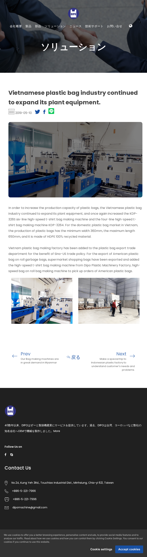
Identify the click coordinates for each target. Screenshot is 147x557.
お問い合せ (114, 26)
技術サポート (94, 26)
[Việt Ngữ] (133, 45)
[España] (133, 37)
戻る (75, 357)
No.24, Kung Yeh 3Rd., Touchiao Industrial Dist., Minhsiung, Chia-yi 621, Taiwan (62, 483)
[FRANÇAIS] (128, 45)
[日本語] (130, 53)
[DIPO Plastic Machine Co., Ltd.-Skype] (11, 454)
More (56, 431)
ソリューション (55, 26)
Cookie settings (101, 549)
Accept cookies (129, 549)
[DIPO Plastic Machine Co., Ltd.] (73, 13)
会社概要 (16, 26)
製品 (28, 26)
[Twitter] (37, 113)
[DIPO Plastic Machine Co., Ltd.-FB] (5, 454)
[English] (128, 37)
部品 (38, 26)
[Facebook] (44, 113)
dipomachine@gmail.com (29, 507)
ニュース (75, 26)
